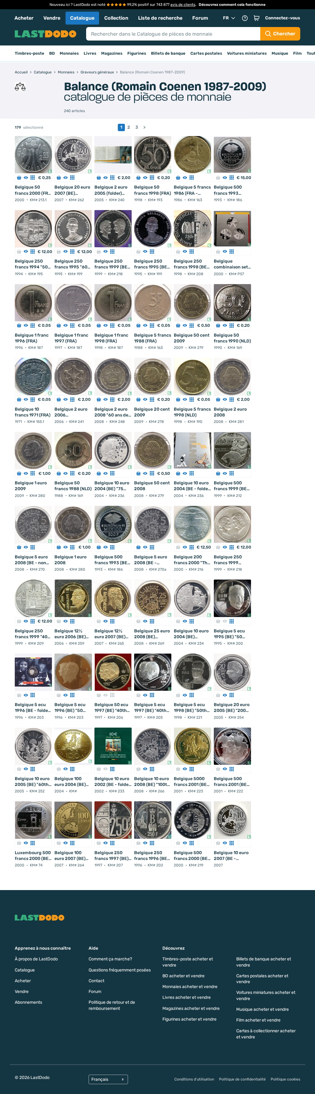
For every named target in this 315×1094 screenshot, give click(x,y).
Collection (116, 18)
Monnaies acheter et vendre (189, 986)
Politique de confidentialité (242, 1079)
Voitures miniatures (247, 53)
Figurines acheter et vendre (189, 1019)
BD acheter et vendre (183, 976)
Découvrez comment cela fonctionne (232, 4)
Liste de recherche (160, 18)
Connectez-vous (282, 18)
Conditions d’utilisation (194, 1079)
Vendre (51, 18)
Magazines (111, 53)
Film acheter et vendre (258, 1020)
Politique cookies (285, 1079)
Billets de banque (168, 53)
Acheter (24, 18)
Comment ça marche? (110, 959)
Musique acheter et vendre (262, 1009)
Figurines (136, 53)
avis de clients (182, 4)
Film (297, 53)
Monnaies (69, 53)
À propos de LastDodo (36, 959)
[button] (256, 18)
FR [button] (226, 18)
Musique (280, 53)
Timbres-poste (29, 53)
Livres (90, 53)
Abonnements (28, 1002)
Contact (96, 980)
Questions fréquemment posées (120, 970)
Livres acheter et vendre (186, 997)
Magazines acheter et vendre (191, 1008)
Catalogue (82, 18)
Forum (200, 18)
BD (52, 53)
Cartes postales (206, 53)
